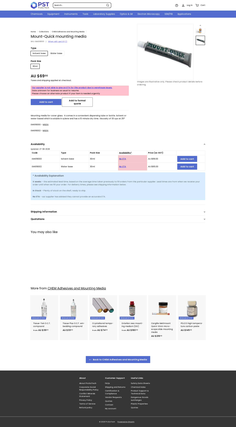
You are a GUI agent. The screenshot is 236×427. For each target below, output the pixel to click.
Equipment (53, 14)
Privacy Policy (85, 400)
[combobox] (82, 5)
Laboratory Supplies (104, 14)
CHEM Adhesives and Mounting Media (68, 32)
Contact (109, 404)
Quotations (38, 219)
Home (33, 32)
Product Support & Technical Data (140, 392)
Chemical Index (138, 387)
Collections (44, 32)
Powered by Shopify (126, 422)
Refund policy (85, 407)
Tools (85, 14)
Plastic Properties (139, 403)
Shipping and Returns (115, 387)
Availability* (125, 152)
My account (110, 408)
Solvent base (39, 53)
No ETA (122, 158)
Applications (184, 14)
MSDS (45, 124)
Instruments (71, 14)
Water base (56, 53)
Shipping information (44, 211)
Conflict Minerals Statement (87, 395)
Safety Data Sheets (140, 383)
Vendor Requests (113, 397)
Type (33, 48)
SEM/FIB (169, 14)
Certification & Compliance (112, 392)
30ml (35, 66)
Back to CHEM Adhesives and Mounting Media (119, 359)
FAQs (107, 383)
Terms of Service (87, 403)
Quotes (108, 401)
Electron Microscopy (149, 14)
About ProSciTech (87, 383)
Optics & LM (126, 14)
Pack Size (36, 61)
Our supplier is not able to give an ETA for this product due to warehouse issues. (72, 87)
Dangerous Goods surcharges (139, 398)
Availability (38, 144)
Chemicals (37, 14)
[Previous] (200, 26)
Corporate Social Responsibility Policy (88, 388)
